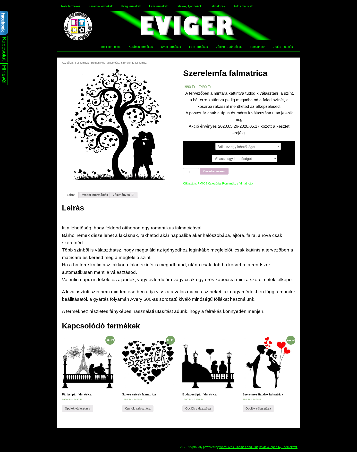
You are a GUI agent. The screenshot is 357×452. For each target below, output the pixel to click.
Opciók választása (77, 408)
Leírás (71, 195)
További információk (94, 195)
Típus (191, 146)
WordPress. (227, 447)
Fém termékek (158, 6)
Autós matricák (243, 6)
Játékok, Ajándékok (189, 6)
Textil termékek (70, 6)
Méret (191, 158)
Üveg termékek (131, 6)
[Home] (78, 26)
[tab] (71, 195)
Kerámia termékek (101, 6)
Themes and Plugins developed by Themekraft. (266, 447)
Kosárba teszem (214, 171)
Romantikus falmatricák (105, 62)
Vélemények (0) (123, 195)
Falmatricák (217, 6)
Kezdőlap (67, 62)
